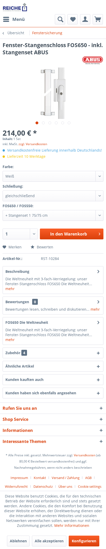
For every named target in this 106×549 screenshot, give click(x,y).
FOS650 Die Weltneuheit (26, 322)
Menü (18, 19)
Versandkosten (84, 455)
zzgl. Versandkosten (33, 144)
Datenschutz (43, 486)
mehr (10, 288)
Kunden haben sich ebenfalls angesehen (40, 392)
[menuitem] (13, 19)
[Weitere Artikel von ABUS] (92, 60)
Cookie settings (89, 486)
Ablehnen (18, 540)
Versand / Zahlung (66, 477)
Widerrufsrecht (16, 486)
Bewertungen (17, 301)
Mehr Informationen (71, 525)
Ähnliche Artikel (19, 366)
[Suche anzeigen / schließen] (60, 19)
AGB (88, 477)
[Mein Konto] (85, 19)
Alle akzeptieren (49, 540)
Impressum (19, 477)
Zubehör (15, 352)
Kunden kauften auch (24, 379)
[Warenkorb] (98, 19)
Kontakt (40, 477)
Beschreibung (17, 271)
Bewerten (44, 247)
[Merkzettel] (72, 19)
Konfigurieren (84, 540)
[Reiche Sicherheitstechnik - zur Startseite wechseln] (15, 7)
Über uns (65, 486)
